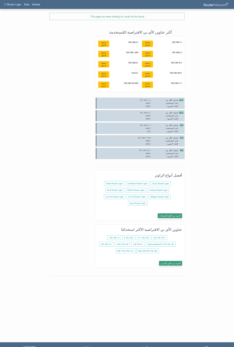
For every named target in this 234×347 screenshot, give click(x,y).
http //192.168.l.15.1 (125, 250)
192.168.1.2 (114, 237)
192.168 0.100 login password (161, 244)
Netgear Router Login (159, 196)
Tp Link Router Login (115, 196)
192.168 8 (128, 237)
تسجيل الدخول (147, 43)
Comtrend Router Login (137, 183)
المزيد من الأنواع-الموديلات (169, 215)
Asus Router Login (138, 203)
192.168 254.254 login (147, 250)
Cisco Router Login (160, 183)
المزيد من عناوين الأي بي (170, 263)
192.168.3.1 (138, 244)
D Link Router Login (137, 196)
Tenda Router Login (114, 183)
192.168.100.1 (159, 237)
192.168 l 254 (122, 244)
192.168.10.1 (106, 244)
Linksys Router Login (158, 190)
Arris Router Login (115, 190)
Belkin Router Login (136, 190)
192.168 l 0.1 (142, 237)
